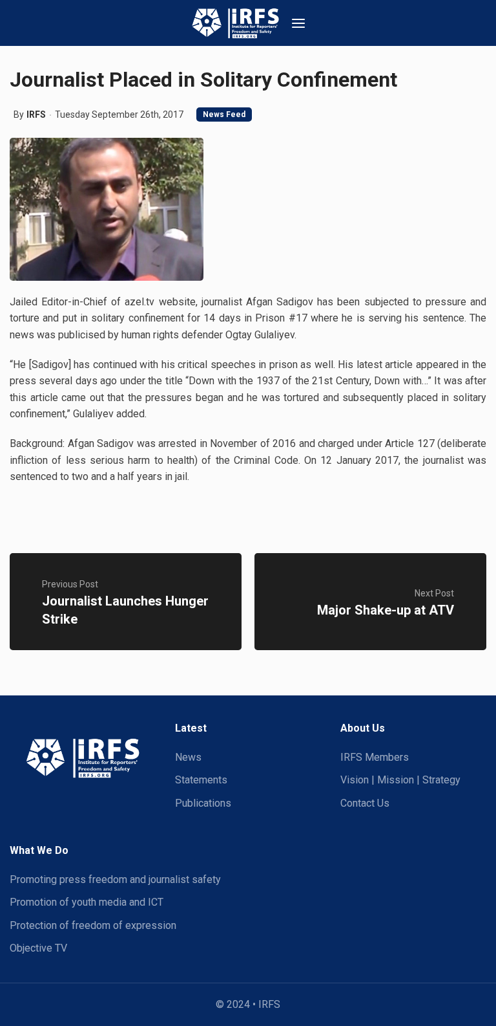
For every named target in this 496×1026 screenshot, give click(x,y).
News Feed (224, 114)
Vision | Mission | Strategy (400, 780)
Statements (201, 780)
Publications (203, 803)
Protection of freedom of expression (93, 925)
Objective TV (38, 948)
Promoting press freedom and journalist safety (115, 879)
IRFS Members (374, 757)
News (188, 757)
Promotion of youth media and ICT (86, 902)
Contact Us (364, 803)
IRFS (36, 114)
